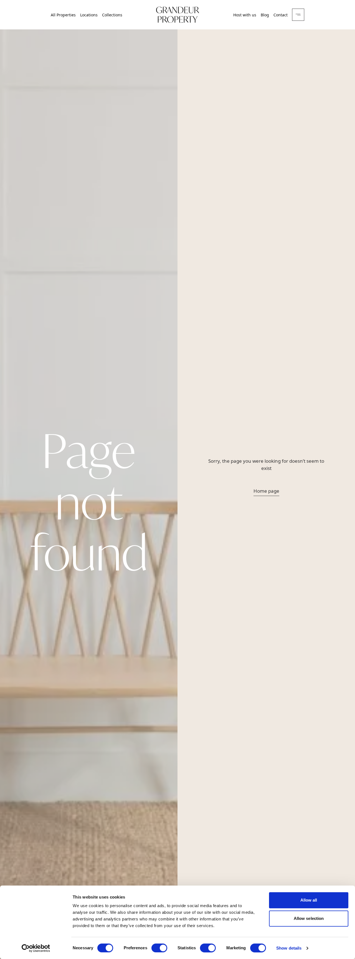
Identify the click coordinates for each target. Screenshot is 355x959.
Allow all (308, 900)
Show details (288, 948)
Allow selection (309, 918)
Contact (280, 14)
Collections (112, 14)
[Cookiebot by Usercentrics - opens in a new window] (36, 948)
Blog (265, 14)
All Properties (63, 14)
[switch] (159, 947)
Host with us (244, 14)
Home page (266, 491)
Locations (89, 14)
